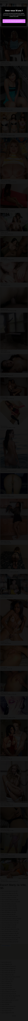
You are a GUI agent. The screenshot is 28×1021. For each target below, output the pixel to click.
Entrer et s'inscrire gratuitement (14, 21)
